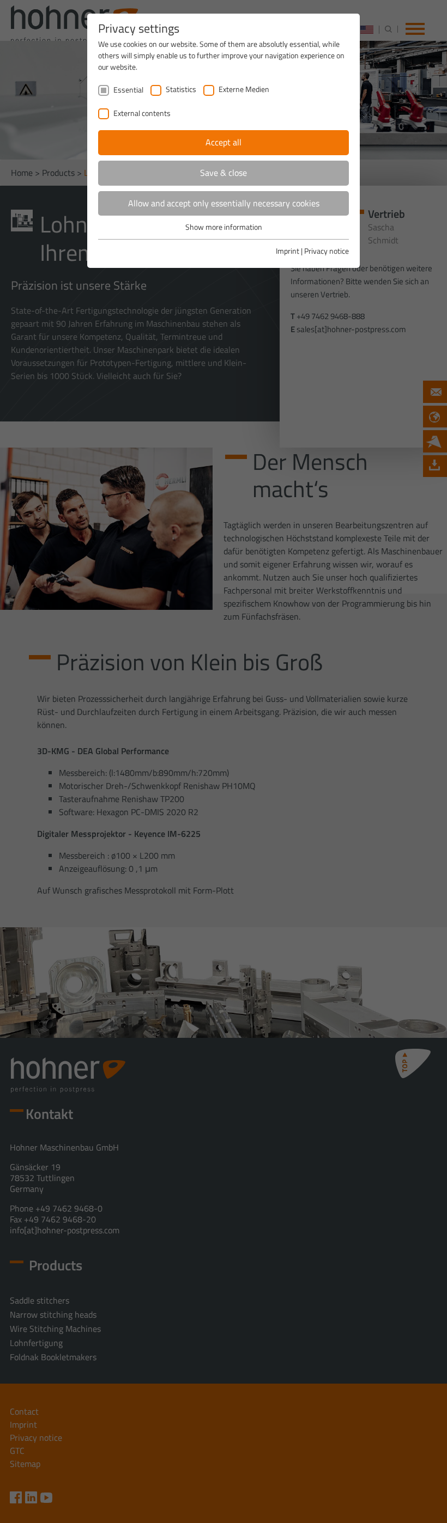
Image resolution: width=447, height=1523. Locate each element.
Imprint (287, 250)
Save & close (223, 172)
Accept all (223, 142)
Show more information (223, 227)
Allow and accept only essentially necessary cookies (223, 203)
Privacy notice (326, 250)
